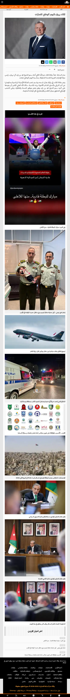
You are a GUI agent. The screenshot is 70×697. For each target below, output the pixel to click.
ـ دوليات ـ (40, 668)
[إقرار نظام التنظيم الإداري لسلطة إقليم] (35, 497)
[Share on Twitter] (59, 62)
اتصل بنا (26, 9)
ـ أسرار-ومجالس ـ (37, 671)
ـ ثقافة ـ (10, 678)
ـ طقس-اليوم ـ (32, 681)
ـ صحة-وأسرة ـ (51, 681)
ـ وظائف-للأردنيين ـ (49, 671)
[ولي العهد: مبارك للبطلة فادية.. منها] (35, 171)
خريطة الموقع (21, 690)
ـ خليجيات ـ (48, 678)
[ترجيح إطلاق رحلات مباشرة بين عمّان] (35, 332)
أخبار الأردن (62, 7)
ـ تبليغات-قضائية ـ (25, 671)
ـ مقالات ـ (15, 671)
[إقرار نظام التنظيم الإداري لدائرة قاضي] (35, 547)
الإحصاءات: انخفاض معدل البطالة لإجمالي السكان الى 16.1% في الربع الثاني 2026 (40, 478)
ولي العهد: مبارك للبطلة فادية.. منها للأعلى (52, 227)
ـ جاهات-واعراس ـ (23, 668)
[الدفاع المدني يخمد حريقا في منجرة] (35, 376)
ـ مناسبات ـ (41, 675)
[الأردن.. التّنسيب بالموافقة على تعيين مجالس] (35, 417)
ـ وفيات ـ (13, 668)
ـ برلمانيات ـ (33, 668)
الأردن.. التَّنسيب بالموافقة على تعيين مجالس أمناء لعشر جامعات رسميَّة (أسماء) (41, 433)
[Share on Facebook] (63, 62)
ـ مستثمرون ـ (32, 675)
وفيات (26, 7)
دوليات (48, 7)
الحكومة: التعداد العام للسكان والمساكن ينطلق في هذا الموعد (47, 624)
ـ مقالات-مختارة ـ (57, 675)
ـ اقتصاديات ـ (49, 668)
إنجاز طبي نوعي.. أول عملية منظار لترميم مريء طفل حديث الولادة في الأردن (42, 312)
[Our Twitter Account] (42, 696)
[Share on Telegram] (46, 62)
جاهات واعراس (34, 7)
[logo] (66, 3)
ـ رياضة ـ (26, 678)
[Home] (68, 7)
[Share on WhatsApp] (51, 62)
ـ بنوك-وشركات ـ (57, 678)
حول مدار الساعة (43, 9)
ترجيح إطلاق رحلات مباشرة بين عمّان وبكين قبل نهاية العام (47, 351)
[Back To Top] (65, 695)
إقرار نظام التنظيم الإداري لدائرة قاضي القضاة (51, 579)
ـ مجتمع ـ (59, 671)
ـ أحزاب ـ (48, 675)
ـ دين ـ (32, 678)
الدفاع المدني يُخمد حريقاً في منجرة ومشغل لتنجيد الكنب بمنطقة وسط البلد (42, 401)
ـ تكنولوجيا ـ (41, 681)
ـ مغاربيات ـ (40, 678)
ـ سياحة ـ (59, 681)
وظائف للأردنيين (13, 7)
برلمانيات (42, 7)
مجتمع (21, 7)
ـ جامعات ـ (9, 675)
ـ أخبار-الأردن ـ (58, 668)
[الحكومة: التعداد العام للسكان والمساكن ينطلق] (35, 601)
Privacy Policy (31, 690)
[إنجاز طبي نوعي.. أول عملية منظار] (35, 270)
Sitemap (13, 690)
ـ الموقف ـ (16, 675)
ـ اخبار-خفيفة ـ (18, 678)
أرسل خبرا (9, 9)
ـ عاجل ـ (24, 681)
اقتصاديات (54, 7)
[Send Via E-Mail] (55, 62)
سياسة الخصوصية (43, 690)
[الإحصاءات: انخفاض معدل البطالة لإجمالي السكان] (35, 455)
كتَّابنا (61, 9)
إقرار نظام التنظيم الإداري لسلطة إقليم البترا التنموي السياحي (47, 517)
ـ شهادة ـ (24, 675)
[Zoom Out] (49, 70)
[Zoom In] (54, 70)
